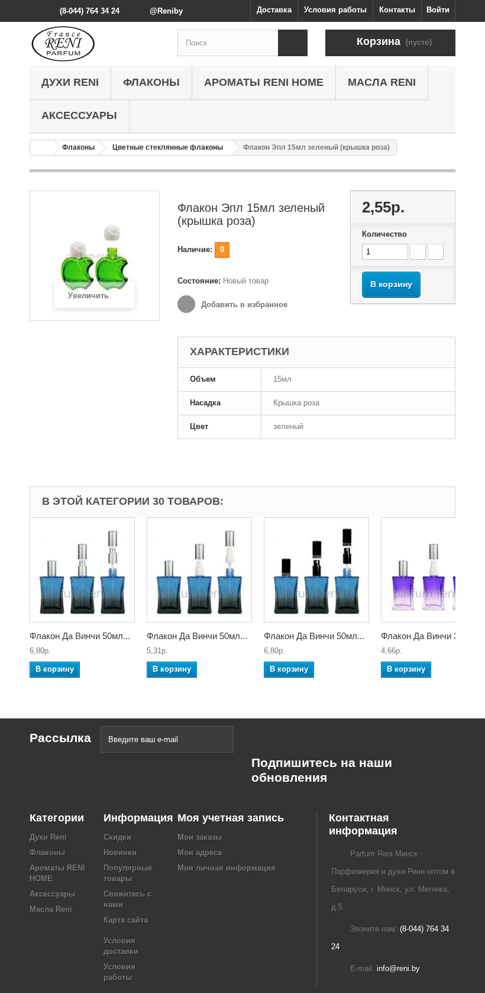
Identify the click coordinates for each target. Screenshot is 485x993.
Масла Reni (382, 82)
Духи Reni (70, 82)
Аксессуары (79, 115)
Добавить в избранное (243, 304)
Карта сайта (126, 919)
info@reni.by (398, 968)
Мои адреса (199, 852)
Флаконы (151, 82)
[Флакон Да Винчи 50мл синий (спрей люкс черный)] (316, 570)
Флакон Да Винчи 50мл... (80, 636)
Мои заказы (199, 837)
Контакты (397, 9)
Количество (384, 234)
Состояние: (199, 280)
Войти (438, 9)
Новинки (120, 852)
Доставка (274, 9)
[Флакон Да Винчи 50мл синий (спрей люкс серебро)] (82, 570)
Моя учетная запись (230, 818)
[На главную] (42, 147)
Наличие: (194, 249)
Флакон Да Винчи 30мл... (431, 636)
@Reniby (166, 11)
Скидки (117, 837)
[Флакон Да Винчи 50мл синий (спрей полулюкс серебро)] (199, 570)
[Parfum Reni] (95, 44)
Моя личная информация (226, 867)
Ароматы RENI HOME (264, 82)
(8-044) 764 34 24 (89, 11)
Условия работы (335, 9)
